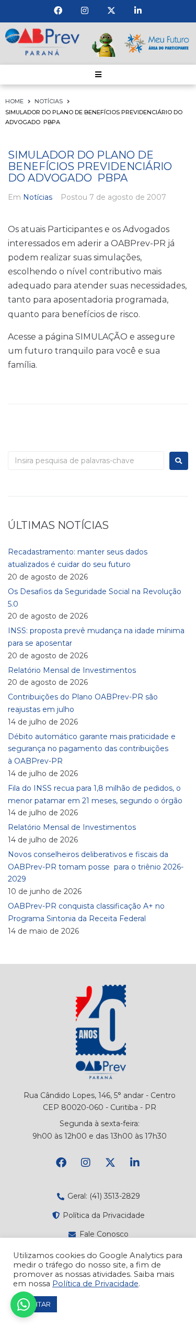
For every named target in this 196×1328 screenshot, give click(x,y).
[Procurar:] (86, 460)
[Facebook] (58, 10)
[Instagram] (84, 10)
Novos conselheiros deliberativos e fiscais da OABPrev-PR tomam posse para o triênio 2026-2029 (95, 867)
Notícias (48, 101)
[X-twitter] (111, 10)
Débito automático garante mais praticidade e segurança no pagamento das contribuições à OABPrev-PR (92, 749)
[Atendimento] (23, 1304)
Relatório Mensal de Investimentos (72, 670)
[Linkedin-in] (138, 10)
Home (14, 101)
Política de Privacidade (95, 1283)
